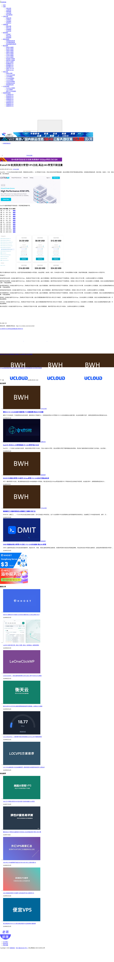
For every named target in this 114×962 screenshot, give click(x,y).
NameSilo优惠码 (10, 81)
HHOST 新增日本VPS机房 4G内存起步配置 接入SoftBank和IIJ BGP (21, 614)
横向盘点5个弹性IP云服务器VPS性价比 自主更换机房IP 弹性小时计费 (22, 832)
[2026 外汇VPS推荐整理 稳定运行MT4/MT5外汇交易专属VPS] (21, 859)
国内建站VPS (9, 66)
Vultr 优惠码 (9, 89)
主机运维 (5, 16)
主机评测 (8, 13)
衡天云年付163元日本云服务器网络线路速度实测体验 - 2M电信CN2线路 (22, 706)
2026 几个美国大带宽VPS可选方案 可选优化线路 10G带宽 (19, 801)
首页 (4, 5)
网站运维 (8, 36)
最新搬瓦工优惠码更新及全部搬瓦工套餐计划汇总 (19, 511)
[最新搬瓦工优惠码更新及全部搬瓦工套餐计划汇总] (22, 508)
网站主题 (8, 26)
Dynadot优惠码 (10, 78)
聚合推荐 (5, 45)
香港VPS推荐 (9, 47)
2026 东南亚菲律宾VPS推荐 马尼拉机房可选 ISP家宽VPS (18, 893)
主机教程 (8, 21)
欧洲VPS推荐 (9, 49)
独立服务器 (9, 14)
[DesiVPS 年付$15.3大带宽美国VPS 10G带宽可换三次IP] (22, 441)
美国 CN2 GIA (10, 68)
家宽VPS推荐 (9, 62)
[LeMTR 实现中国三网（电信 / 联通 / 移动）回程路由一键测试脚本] (21, 642)
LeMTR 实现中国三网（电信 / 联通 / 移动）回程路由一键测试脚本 (21, 645)
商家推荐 (8, 11)
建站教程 (5, 32)
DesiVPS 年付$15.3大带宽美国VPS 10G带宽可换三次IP (21, 445)
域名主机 (8, 8)
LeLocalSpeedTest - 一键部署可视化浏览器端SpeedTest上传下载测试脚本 (22, 736)
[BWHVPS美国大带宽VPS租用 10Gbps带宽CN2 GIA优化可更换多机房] (22, 475)
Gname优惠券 (9, 79)
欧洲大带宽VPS (18, 328)
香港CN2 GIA (10, 70)
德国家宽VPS (9, 106)
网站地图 (5, 945)
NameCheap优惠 (10, 75)
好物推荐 (8, 29)
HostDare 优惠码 (10, 88)
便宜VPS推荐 (9, 53)
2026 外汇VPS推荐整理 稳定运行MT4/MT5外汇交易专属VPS (19, 862)
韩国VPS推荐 (9, 52)
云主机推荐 (6, 86)
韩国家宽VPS (9, 97)
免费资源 (5, 24)
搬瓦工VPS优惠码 (11, 91)
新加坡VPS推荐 (10, 58)
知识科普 (8, 31)
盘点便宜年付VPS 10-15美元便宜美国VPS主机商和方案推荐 (19, 923)
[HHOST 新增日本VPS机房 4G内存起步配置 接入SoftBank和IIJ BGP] (21, 612)
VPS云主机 (16, 169)
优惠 (4, 6)
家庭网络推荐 (7, 93)
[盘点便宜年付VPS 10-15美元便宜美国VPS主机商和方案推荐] (21, 920)
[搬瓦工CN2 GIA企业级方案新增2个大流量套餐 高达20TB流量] (22, 408)
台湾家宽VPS (9, 94)
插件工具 (8, 27)
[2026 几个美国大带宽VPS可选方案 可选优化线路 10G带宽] (21, 798)
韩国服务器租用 (10, 40)
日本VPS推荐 (9, 57)
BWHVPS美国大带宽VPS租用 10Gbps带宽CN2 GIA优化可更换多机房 (26, 478)
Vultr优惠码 (9, 76)
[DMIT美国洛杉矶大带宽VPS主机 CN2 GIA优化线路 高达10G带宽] (22, 541)
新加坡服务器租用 (11, 44)
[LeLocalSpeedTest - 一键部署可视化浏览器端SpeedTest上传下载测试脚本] (21, 734)
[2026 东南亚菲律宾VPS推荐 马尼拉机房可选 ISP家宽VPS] (21, 890)
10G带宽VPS (3, 328)
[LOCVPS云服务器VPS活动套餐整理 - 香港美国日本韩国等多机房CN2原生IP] (21, 764)
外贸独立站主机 (10, 83)
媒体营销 (8, 37)
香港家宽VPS (9, 96)
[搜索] (50, 126)
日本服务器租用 (10, 42)
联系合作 (5, 943)
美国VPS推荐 (9, 50)
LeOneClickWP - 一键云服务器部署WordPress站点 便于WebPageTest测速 (22, 675)
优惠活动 (43, 441)
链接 (14, 210)
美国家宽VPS (9, 99)
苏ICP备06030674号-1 (22, 948)
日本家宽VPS (9, 101)
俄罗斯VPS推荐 (10, 60)
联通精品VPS (9, 63)
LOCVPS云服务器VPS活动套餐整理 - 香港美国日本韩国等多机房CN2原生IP (24, 767)
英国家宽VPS (9, 104)
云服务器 (8, 10)
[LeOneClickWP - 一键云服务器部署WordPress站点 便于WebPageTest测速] (21, 673)
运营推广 (8, 34)
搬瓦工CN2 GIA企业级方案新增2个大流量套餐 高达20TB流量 (23, 412)
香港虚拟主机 (10, 84)
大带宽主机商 (10, 328)
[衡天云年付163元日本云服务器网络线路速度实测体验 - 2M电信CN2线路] (21, 703)
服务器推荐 (6, 39)
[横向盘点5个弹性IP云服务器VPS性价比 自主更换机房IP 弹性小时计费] (21, 829)
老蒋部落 (12, 948)
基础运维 (8, 18)
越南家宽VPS (9, 102)
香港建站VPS (9, 65)
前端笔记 (8, 23)
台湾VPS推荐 (9, 55)
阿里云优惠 (9, 73)
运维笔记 (8, 19)
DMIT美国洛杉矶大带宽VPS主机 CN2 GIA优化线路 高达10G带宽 (24, 544)
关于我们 (5, 941)
